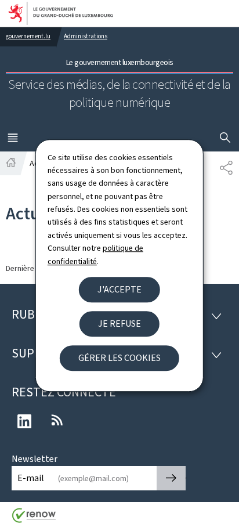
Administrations (85, 36)
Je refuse (119, 323)
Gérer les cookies (119, 358)
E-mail (30, 478)
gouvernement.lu (28, 36)
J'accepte (119, 289)
